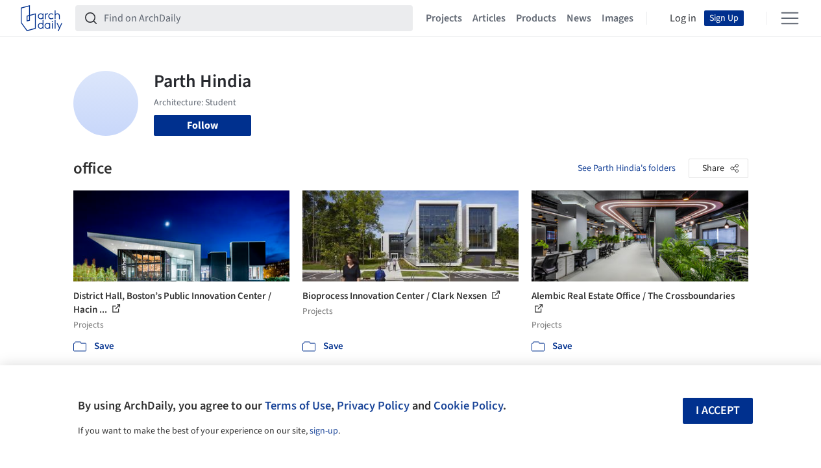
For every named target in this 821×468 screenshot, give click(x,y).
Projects (444, 18)
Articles (489, 18)
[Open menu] (789, 18)
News (579, 18)
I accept (718, 410)
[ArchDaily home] (41, 18)
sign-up (324, 430)
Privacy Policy (373, 405)
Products (536, 18)
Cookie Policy (468, 405)
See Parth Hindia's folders (627, 168)
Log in (683, 18)
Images (617, 18)
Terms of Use (298, 405)
